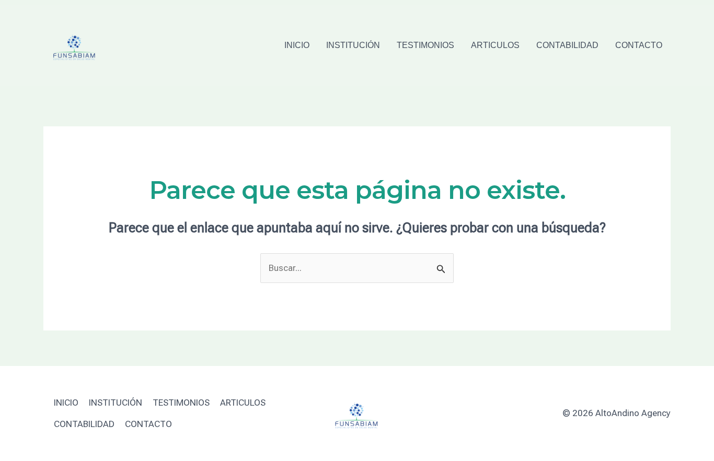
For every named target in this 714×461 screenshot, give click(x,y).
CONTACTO (638, 45)
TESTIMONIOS (425, 45)
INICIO (296, 45)
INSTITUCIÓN (353, 45)
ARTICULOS (495, 45)
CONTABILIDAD (567, 45)
